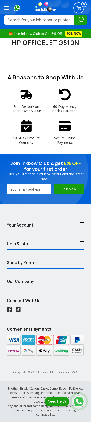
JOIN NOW (73, 33)
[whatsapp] (17, 7)
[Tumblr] (18, 309)
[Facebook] (9, 309)
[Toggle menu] (6, 8)
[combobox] (39, 20)
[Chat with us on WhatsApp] (79, 401)
